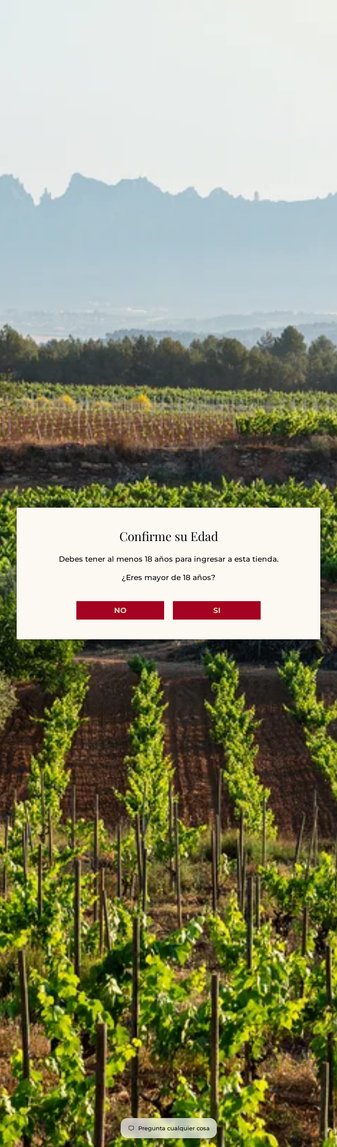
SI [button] (217, 610)
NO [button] (120, 610)
